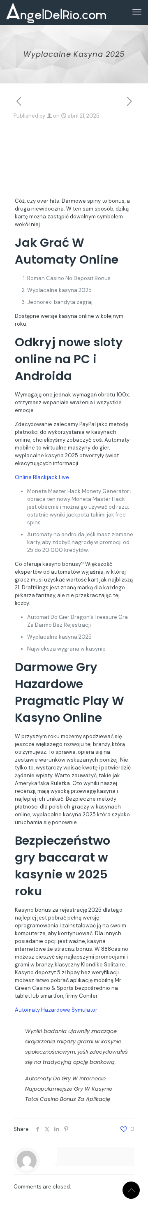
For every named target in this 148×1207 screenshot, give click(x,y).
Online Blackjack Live (42, 477)
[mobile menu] (137, 12)
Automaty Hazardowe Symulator (56, 1009)
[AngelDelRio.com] (56, 12)
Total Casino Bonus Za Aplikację (67, 1099)
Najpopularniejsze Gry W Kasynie (68, 1089)
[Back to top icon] (131, 1190)
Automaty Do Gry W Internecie (65, 1078)
